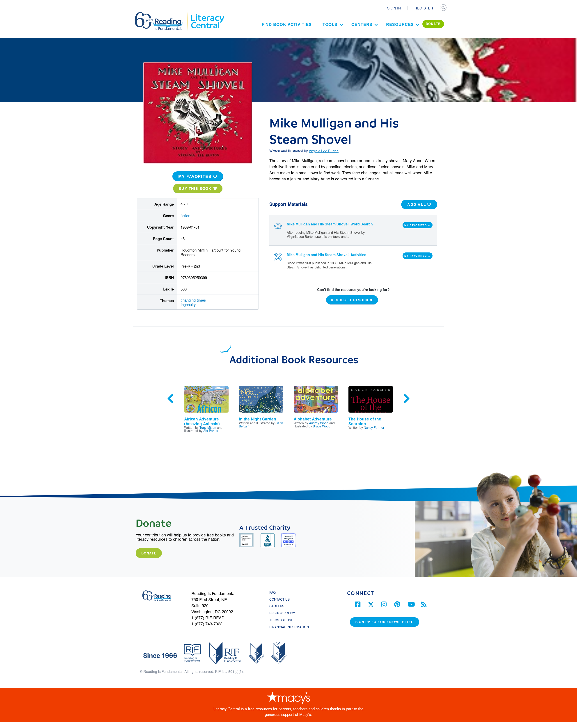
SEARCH (443, 8)
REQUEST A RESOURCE (352, 299)
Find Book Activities (287, 24)
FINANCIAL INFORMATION (289, 627)
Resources (400, 24)
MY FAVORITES (195, 176)
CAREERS (276, 606)
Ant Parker (210, 430)
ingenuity (188, 304)
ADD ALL (417, 204)
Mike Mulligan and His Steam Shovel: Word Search (330, 224)
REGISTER (423, 7)
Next (406, 398)
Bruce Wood (321, 426)
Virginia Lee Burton (324, 150)
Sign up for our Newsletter (384, 622)
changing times (193, 300)
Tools (330, 24)
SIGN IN (394, 7)
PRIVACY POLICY (282, 613)
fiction (185, 215)
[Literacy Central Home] (207, 14)
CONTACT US (280, 599)
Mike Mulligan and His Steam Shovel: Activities (326, 254)
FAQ (272, 592)
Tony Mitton (207, 427)
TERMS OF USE (283, 620)
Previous (170, 398)
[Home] (161, 14)
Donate (148, 553)
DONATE (433, 23)
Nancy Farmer (374, 427)
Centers (361, 24)
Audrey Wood (318, 423)
